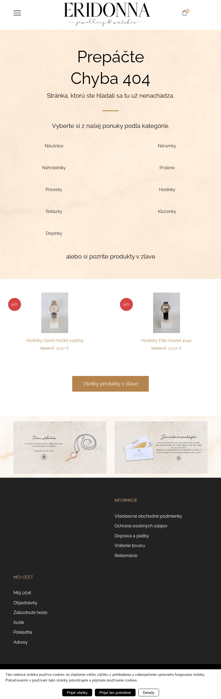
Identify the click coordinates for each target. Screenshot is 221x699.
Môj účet (22, 592)
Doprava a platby (132, 535)
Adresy (20, 642)
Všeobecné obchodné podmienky (148, 516)
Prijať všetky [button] (77, 692)
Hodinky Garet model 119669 (54, 340)
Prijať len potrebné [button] (115, 692)
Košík (18, 622)
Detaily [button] (148, 692)
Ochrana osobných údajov (141, 525)
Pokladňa (22, 632)
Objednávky (25, 602)
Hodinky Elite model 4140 (166, 340)
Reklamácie (126, 555)
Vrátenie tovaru (130, 545)
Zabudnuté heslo (30, 612)
